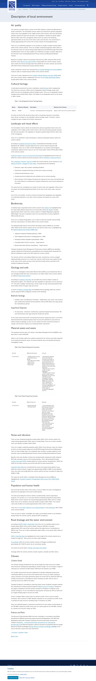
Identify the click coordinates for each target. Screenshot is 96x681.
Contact (10, 665)
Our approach (26, 5)
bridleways (52, 507)
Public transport (36, 5)
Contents (21, 632)
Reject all (21, 677)
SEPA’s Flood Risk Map (18, 536)
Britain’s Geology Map (25, 289)
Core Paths (22, 507)
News (56, 1)
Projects (71, 5)
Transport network (62, 5)
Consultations (61, 1)
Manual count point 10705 (28, 61)
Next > (26, 632)
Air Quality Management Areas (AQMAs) (50, 69)
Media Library (68, 1)
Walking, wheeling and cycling (48, 5)
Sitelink (47, 208)
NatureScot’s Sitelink (24, 276)
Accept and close (12, 677)
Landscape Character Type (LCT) (23, 161)
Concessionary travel (80, 5)
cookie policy (23, 674)
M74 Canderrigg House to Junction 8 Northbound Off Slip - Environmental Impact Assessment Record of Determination (57, 9)
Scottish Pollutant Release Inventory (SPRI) (44, 75)
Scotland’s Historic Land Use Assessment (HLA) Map (26, 155)
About (53, 1)
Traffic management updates (82, 1)
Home (19, 9)
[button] (87, 5)
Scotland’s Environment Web (27, 143)
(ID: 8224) (49, 210)
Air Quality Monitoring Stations (51, 77)
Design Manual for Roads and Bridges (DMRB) (42, 626)
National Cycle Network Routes (35, 507)
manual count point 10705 (18, 461)
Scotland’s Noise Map (17, 467)
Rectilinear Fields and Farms (52, 157)
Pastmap (45, 88)
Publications (73, 1)
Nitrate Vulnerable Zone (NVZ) (37, 548)
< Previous (14, 632)
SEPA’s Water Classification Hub (28, 524)
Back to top (14, 636)
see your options (30, 677)
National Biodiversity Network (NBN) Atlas (25, 229)
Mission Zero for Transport (46, 586)
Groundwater (15, 542)
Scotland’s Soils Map (25, 279)
